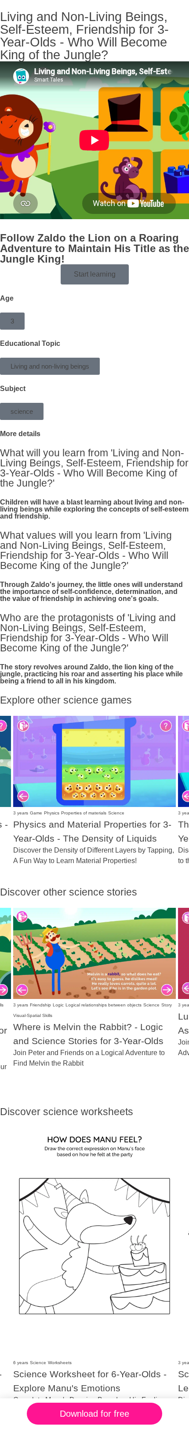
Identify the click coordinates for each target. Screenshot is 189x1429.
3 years (20, 812)
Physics (51, 812)
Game (36, 812)
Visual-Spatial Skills (32, 1015)
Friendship (40, 1004)
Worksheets (60, 1362)
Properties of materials (83, 812)
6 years (20, 1362)
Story (166, 1004)
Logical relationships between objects (103, 1004)
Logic (58, 1004)
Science (116, 812)
